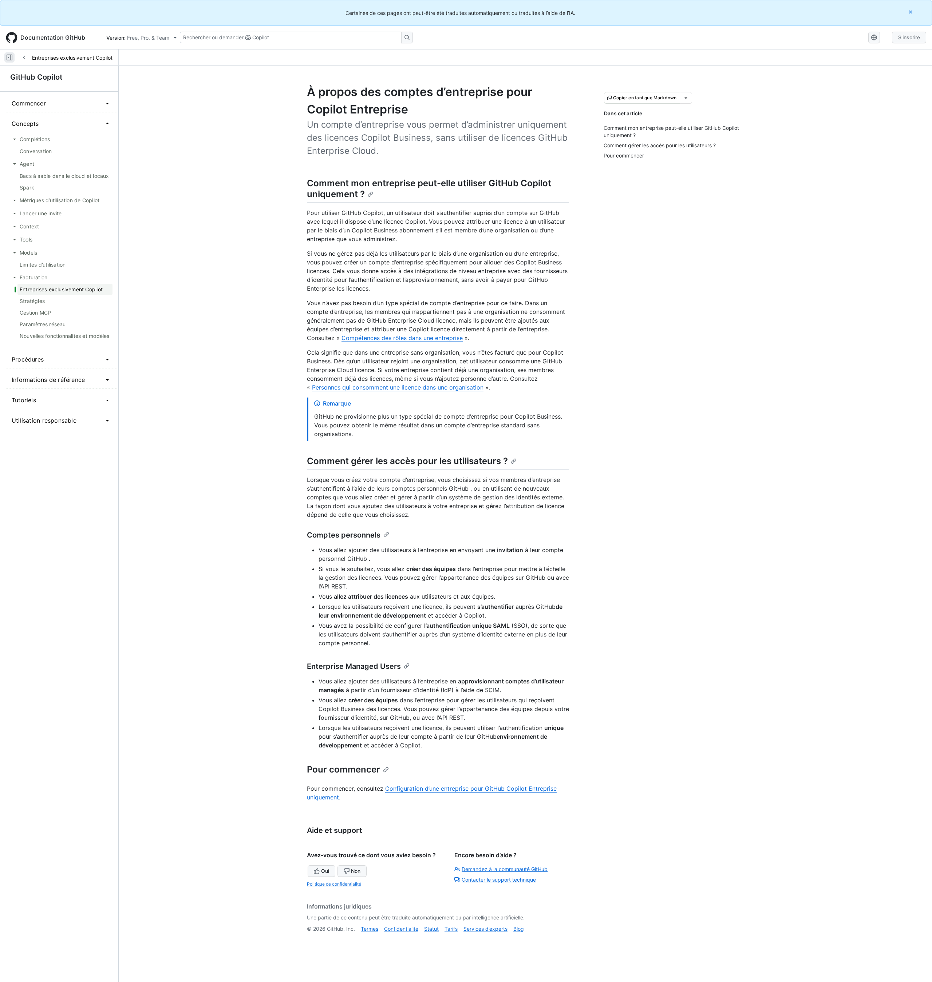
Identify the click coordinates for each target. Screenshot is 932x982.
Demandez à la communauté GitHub (505, 869)
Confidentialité (401, 929)
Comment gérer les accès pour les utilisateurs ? (407, 461)
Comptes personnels (343, 535)
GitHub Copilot (36, 77)
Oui (325, 871)
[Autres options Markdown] (686, 98)
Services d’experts (485, 929)
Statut (431, 929)
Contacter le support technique (499, 880)
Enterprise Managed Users (354, 666)
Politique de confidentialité (334, 884)
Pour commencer (343, 769)
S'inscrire (909, 37)
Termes (369, 929)
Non (355, 871)
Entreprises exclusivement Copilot (72, 58)
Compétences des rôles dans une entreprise (402, 338)
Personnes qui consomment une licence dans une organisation (397, 387)
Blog (518, 929)
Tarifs (451, 929)
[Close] (911, 12)
